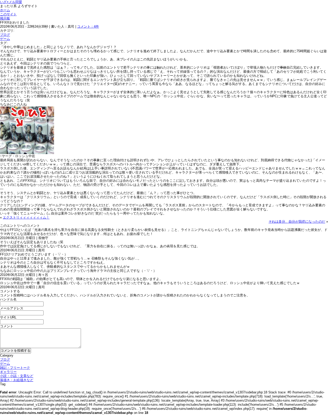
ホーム (5, 10)
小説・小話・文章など (16, 376)
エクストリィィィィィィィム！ (26, 217)
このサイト (8, 14)
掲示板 (5, 18)
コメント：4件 (88, 26)
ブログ (5, 35)
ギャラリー (8, 372)
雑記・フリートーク (15, 368)
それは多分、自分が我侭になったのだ (297, 221)
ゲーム (5, 39)
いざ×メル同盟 (11, 2)
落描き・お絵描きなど (16, 380)
